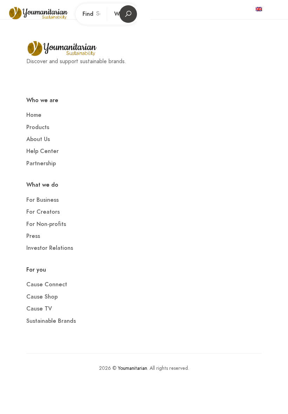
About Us (38, 139)
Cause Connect (46, 284)
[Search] (275, 9)
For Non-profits (46, 224)
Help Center (42, 151)
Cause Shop (42, 297)
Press (33, 236)
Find (88, 14)
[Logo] (47, 14)
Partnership (41, 163)
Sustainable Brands (51, 321)
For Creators (43, 212)
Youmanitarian (132, 368)
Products (37, 127)
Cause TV (39, 309)
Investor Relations (49, 248)
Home (33, 115)
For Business (42, 200)
